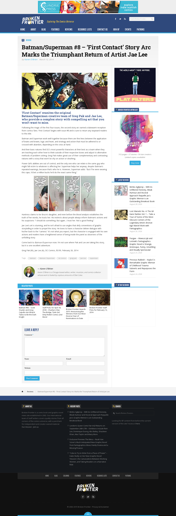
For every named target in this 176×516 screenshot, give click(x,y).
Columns (66, 475)
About (33, 29)
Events (128, 29)
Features (55, 29)
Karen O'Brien (30, 59)
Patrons (141, 29)
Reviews (68, 29)
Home (22, 29)
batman (33, 258)
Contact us (102, 29)
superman (94, 258)
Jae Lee (83, 258)
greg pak (73, 258)
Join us (36, 427)
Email (68, 359)
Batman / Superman (47, 258)
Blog (44, 29)
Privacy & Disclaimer (100, 507)
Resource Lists (85, 29)
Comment (28, 335)
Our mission (27, 427)
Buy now (135, 163)
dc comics (62, 258)
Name (26, 359)
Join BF (116, 29)
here (138, 423)
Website (27, 368)
